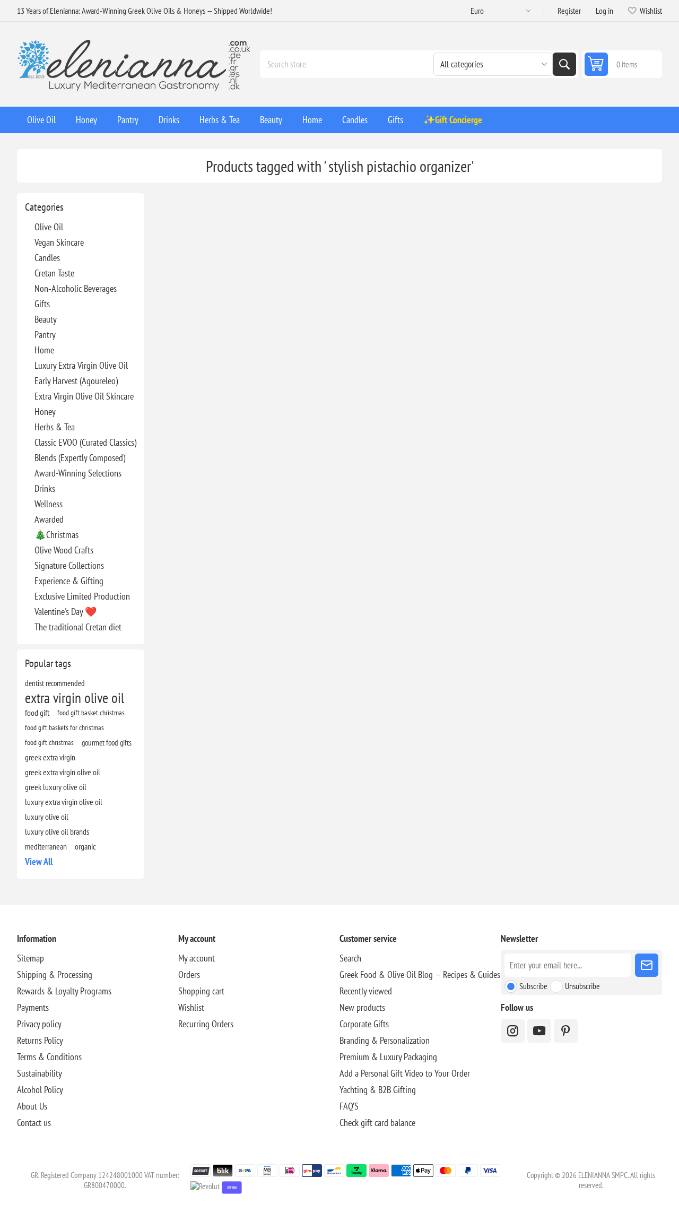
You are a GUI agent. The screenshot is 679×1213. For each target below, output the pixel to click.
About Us (32, 1106)
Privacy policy (39, 1024)
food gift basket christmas (91, 712)
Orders (189, 974)
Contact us (34, 1122)
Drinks (44, 488)
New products (362, 1007)
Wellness (48, 504)
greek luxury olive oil (55, 787)
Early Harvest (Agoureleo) (76, 381)
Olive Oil (48, 227)
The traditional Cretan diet (77, 627)
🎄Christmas (56, 534)
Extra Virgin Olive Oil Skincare (84, 396)
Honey (45, 411)
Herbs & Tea (54, 427)
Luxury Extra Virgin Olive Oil (81, 365)
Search (564, 64)
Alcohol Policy (40, 1090)
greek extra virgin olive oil (62, 772)
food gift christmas (49, 742)
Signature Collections (69, 565)
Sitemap (30, 958)
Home (44, 350)
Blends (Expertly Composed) (79, 458)
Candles (47, 258)
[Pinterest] (566, 1031)
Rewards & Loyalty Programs (64, 991)
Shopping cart (201, 991)
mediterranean (46, 846)
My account (196, 958)
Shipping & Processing (54, 974)
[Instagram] (513, 1031)
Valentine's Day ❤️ (65, 611)
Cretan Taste (54, 273)
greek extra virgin (50, 757)
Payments (33, 1007)
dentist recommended (55, 683)
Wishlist (191, 1007)
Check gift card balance (377, 1122)
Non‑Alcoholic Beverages (75, 288)
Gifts (42, 304)
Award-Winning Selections (77, 473)
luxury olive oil (46, 816)
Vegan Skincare (59, 242)
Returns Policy (40, 1040)
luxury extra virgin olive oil (63, 801)
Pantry (45, 334)
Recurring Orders (205, 1024)
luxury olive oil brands (57, 831)
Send (646, 965)
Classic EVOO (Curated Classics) (85, 442)
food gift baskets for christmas (64, 727)
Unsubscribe (582, 986)
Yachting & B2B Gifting (378, 1090)
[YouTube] (539, 1031)
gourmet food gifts (107, 742)
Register (569, 10)
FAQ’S (349, 1106)
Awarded (49, 519)
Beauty (45, 319)
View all (39, 861)
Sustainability (39, 1073)
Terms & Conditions (49, 1057)
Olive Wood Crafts (63, 550)
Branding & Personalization (385, 1040)
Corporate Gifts (364, 1024)
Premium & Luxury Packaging (388, 1057)
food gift (37, 712)
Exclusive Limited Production (82, 596)
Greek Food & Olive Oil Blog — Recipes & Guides (420, 974)
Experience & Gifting (68, 581)
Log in (604, 10)
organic (85, 846)
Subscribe (533, 986)
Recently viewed (366, 991)
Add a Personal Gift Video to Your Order (405, 1073)
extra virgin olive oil (74, 697)
